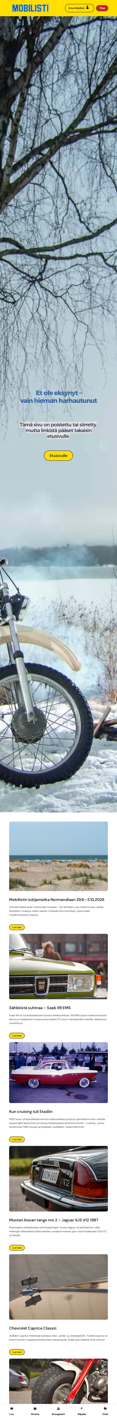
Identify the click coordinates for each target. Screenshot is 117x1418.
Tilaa (102, 8)
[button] (35, 1411)
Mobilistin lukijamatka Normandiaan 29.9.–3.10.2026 (57, 899)
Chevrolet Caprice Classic (33, 1328)
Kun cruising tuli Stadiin (31, 1111)
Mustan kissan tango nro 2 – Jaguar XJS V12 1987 (53, 1220)
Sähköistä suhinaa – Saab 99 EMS (40, 1007)
